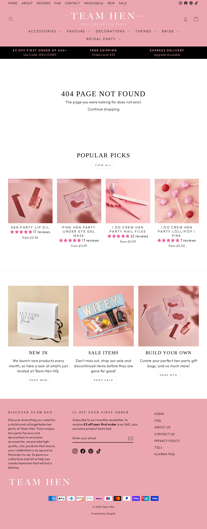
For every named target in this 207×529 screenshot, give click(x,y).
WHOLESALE (94, 3)
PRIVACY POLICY (167, 441)
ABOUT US (162, 427)
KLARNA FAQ (164, 454)
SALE (123, 3)
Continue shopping (103, 109)
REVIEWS (43, 3)
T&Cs (158, 447)
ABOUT (27, 3)
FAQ (57, 3)
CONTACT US (164, 434)
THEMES (144, 31)
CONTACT (72, 3)
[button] (21, 232)
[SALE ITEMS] (103, 316)
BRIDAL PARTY (102, 39)
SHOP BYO (169, 375)
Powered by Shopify (103, 513)
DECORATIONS (111, 31)
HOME (13, 3)
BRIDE (168, 31)
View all (103, 165)
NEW (111, 3)
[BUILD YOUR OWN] (168, 316)
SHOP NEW (38, 380)
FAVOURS (77, 31)
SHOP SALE (103, 380)
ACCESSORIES (43, 31)
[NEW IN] (38, 316)
